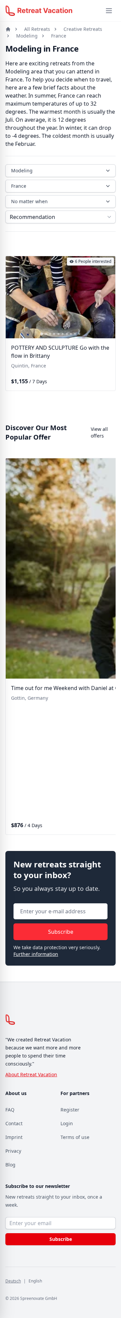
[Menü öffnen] (109, 10)
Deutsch (13, 1281)
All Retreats (37, 29)
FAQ (9, 1109)
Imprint (14, 1137)
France (58, 36)
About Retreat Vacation (31, 1074)
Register (70, 1109)
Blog (10, 1164)
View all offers (99, 432)
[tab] (41, 334)
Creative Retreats (83, 29)
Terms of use (75, 1137)
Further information (35, 954)
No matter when (29, 201)
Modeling (27, 36)
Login (67, 1123)
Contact (14, 1123)
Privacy (13, 1151)
